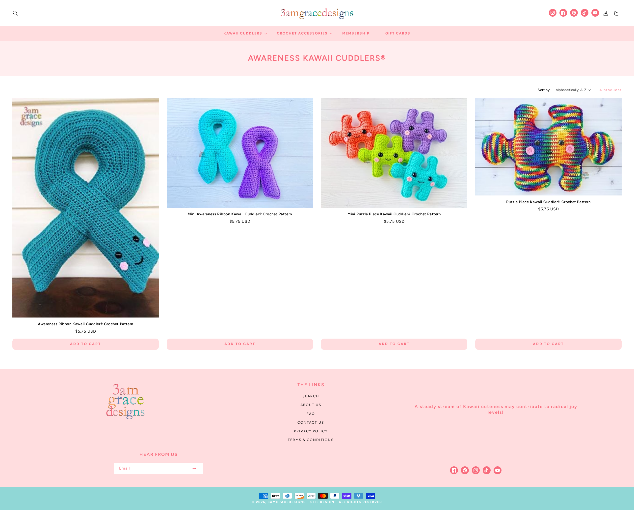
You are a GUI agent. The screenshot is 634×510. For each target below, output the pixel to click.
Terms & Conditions (311, 440)
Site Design (322, 502)
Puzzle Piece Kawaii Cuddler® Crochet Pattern (548, 202)
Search (310, 396)
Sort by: (544, 90)
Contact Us (310, 422)
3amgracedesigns (287, 502)
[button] (15, 13)
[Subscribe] (194, 468)
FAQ (311, 414)
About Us (310, 405)
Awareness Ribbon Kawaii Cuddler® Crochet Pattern (85, 324)
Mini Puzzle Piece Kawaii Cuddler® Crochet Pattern (394, 214)
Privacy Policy (311, 431)
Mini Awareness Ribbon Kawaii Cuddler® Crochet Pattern (240, 214)
